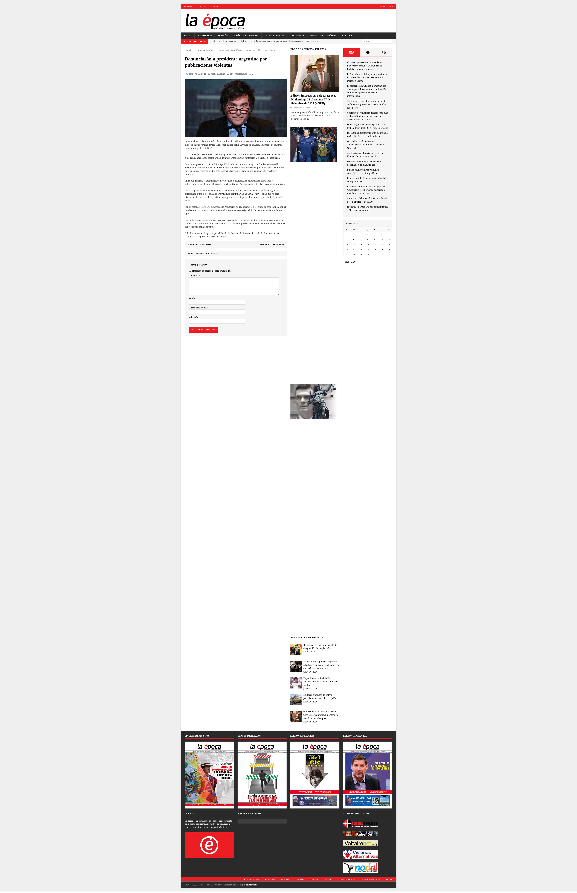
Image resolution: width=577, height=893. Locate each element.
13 (354, 244)
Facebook (188, 6)
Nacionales (205, 35)
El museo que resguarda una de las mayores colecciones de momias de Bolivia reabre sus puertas (364, 66)
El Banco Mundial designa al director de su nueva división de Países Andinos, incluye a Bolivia (367, 77)
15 (367, 244)
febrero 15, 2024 (197, 73)
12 (347, 244)
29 (367, 254)
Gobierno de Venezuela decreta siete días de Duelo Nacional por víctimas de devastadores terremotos (367, 116)
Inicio (215, 6)
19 (347, 249)
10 (381, 239)
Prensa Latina (218, 73)
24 (381, 249)
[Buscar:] (377, 41)
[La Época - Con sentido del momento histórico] (215, 20)
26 (347, 254)
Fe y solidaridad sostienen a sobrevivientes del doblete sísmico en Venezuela (365, 144)
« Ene (346, 261)
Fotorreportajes (346, 879)
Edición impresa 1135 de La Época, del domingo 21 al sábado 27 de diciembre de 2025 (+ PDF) (313, 99)
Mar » (353, 261)
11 (389, 239)
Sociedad (314, 879)
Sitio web (193, 317)
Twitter (202, 6)
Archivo (389, 879)
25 (389, 249)
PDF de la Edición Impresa (308, 49)
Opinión (223, 35)
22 (367, 249)
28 (361, 254)
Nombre (193, 298)
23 (375, 249)
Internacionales (275, 35)
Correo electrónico (198, 307)
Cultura (347, 35)
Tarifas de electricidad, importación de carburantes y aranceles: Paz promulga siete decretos (366, 104)
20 (354, 249)
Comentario (194, 275)
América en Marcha (246, 35)
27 (354, 254)
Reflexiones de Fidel (370, 879)
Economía (298, 35)
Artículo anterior (199, 244)
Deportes (328, 879)
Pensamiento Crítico (323, 35)
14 (361, 244)
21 (361, 249)
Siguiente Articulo (272, 244)
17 (381, 244)
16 (375, 244)
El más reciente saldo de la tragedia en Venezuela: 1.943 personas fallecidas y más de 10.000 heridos (366, 190)
